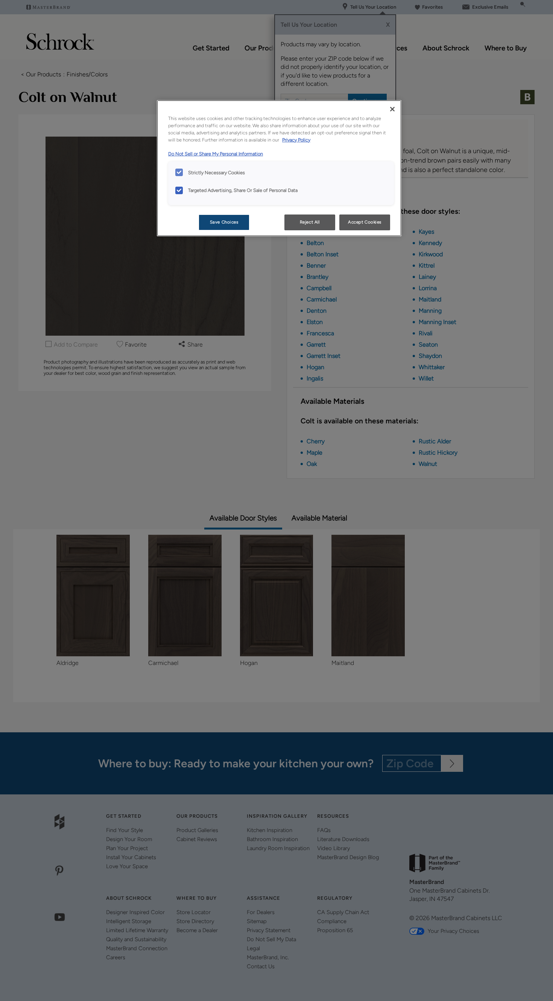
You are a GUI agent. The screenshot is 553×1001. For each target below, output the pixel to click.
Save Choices (224, 222)
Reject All (310, 222)
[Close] (392, 109)
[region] (279, 168)
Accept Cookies (364, 222)
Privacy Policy (296, 140)
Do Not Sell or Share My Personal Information (215, 154)
